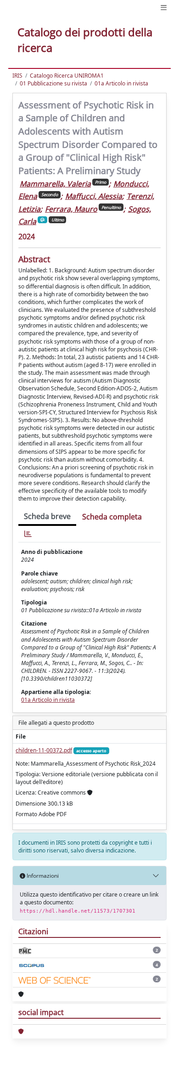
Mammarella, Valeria (55, 184)
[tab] (28, 533)
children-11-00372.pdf (44, 750)
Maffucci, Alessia (93, 196)
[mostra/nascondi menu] (164, 7)
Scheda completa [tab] (112, 517)
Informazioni (42, 876)
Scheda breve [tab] (47, 516)
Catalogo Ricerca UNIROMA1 (67, 75)
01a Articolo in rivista (121, 83)
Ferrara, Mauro (71, 209)
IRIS (17, 75)
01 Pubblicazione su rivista (53, 83)
